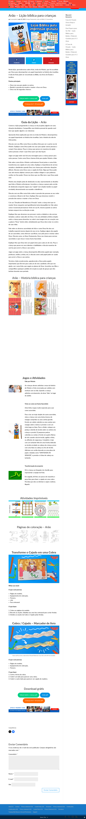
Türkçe (26, 6)
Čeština (18, 6)
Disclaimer (48, 806)
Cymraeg (51, 5)
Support (35, 812)
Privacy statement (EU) (59, 806)
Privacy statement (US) (27, 806)
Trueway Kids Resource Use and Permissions (20, 812)
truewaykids (14, 19)
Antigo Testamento (31, 19)
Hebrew (42, 6)
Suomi (35, 6)
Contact (65, 7)
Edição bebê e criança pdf (28, 98)
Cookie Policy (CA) (38, 809)
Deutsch (23, 5)
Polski (17, 5)
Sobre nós (24, 7)
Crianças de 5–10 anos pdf (34, 104)
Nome (11, 774)
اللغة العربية (44, 5)
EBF (49, 7)
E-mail (11, 779)
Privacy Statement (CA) (51, 809)
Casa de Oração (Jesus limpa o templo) (71, 22)
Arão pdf (45, 98)
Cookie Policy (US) (39, 806)
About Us (11, 806)
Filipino (74, 5)
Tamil (30, 6)
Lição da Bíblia (33, 7)
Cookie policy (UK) (13, 809)
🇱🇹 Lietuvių (47, 6)
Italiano (11, 5)
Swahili (12, 6)
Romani (39, 5)
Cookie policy (70, 806)
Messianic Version (59, 5)
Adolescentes (56, 7)
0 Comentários (49, 19)
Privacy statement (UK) (25, 809)
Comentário (13, 754)
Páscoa (44, 7)
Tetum (29, 5)
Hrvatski (67, 5)
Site (10, 784)
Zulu (33, 5)
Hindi (22, 6)
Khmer (70, 3)
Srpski (52, 6)
